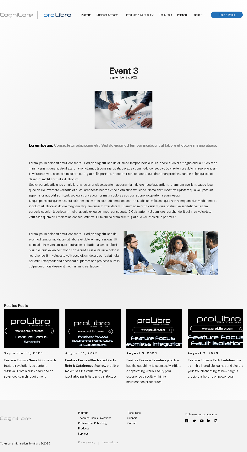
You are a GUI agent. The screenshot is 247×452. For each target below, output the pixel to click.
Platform (86, 14)
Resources (165, 14)
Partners (182, 14)
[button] (227, 15)
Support (197, 14)
